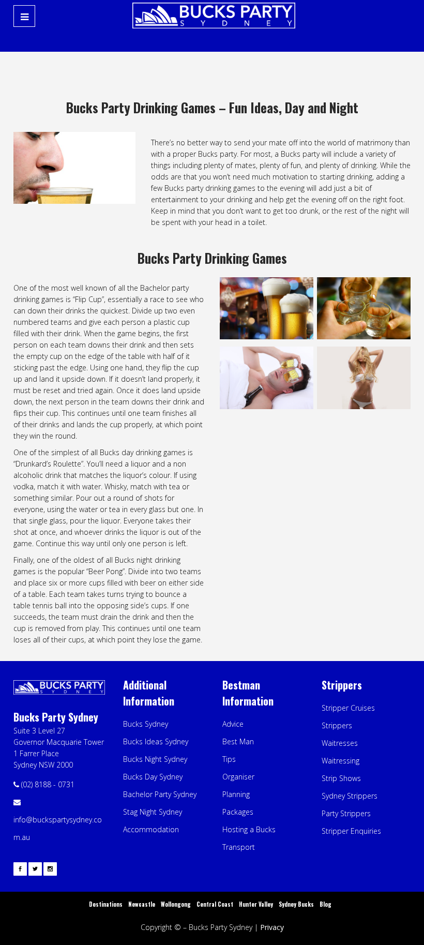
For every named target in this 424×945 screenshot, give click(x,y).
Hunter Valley (256, 904)
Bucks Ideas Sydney (155, 741)
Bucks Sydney (145, 724)
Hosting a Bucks (249, 829)
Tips (229, 759)
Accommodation (151, 829)
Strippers (337, 725)
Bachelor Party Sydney (159, 794)
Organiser (238, 777)
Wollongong (176, 904)
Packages (237, 812)
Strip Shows (341, 778)
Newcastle (141, 904)
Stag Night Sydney (152, 812)
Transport (238, 847)
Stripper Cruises (348, 708)
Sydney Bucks (296, 904)
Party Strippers (346, 813)
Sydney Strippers (349, 796)
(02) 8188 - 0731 (47, 784)
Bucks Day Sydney (153, 777)
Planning (236, 794)
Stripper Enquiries (351, 831)
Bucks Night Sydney (155, 759)
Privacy (272, 927)
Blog (325, 904)
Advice (233, 724)
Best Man (238, 741)
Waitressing (340, 761)
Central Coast (214, 904)
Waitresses (340, 743)
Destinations (106, 904)
